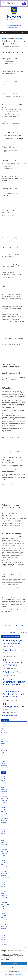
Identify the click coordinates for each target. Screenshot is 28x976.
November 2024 (4, 820)
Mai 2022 (3, 886)
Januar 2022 (4, 895)
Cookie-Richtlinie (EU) (14, 27)
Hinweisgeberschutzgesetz (14, 25)
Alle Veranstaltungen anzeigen (9, 715)
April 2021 (3, 915)
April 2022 (3, 889)
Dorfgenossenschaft (5, 732)
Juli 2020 (3, 935)
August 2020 (4, 933)
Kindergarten (4, 757)
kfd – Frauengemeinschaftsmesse (13, 706)
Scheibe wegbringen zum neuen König (13, 641)
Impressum (20, 974)
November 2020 (4, 926)
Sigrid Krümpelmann (16, 46)
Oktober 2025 (4, 796)
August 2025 (4, 800)
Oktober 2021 (4, 902)
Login (14, 29)
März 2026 (3, 785)
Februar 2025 (4, 813)
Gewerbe (3, 748)
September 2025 (5, 798)
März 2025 (3, 811)
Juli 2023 (3, 855)
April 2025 (3, 809)
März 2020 (3, 944)
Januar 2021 (4, 922)
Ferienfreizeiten (4, 741)
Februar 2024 (4, 840)
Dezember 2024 (4, 818)
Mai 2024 (3, 833)
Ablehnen (14, 967)
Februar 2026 (4, 787)
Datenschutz (15, 974)
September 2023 (5, 851)
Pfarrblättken (11, 38)
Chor (2, 728)
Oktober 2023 (4, 849)
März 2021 (3, 917)
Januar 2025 (4, 816)
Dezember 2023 (4, 844)
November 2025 (4, 794)
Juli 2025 (3, 802)
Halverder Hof (4, 750)
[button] (26, 947)
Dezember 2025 (4, 791)
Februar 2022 (4, 893)
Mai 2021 (3, 913)
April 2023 (3, 862)
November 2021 (4, 900)
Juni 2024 (3, 831)
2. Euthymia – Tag (11, 672)
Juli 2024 (3, 829)
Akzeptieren (14, 963)
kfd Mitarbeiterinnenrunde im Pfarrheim (13, 662)
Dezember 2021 (4, 897)
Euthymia (3, 739)
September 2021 (5, 904)
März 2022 (3, 891)
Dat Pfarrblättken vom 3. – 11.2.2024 (12, 626)
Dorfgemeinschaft (5, 730)
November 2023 (4, 847)
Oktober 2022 (4, 875)
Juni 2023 (3, 858)
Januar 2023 (4, 869)
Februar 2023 (4, 866)
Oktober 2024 (4, 822)
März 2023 (3, 864)
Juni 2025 (3, 805)
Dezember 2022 (4, 871)
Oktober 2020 (4, 928)
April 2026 (3, 783)
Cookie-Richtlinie (8, 974)
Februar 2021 (4, 919)
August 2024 (4, 827)
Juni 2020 (3, 937)
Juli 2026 (3, 776)
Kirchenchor (4, 759)
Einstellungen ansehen (14, 971)
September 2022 (5, 878)
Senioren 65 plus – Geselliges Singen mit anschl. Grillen (13, 694)
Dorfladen (3, 734)
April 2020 (3, 942)
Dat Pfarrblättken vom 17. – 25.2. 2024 (15, 632)
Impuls (2, 752)
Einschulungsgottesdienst (14, 651)
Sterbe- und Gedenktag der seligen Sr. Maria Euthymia (14, 682)
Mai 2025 (3, 807)
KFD (2, 754)
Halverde (14, 16)
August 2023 (4, 853)
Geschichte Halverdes (6, 745)
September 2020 (5, 931)
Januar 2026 (4, 789)
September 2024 (5, 824)
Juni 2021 (3, 911)
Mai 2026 (3, 780)
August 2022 (4, 880)
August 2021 (4, 906)
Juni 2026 (3, 778)
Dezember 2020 (4, 924)
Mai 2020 (3, 939)
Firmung (3, 743)
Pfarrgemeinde (18, 38)
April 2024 (3, 836)
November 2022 (4, 873)
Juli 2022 (3, 882)
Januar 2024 (4, 842)
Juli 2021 (3, 908)
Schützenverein (4, 768)
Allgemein (5, 38)
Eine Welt (3, 737)
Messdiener (4, 761)
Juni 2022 (3, 884)
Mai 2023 (3, 860)
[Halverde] (2, 32)
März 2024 (3, 838)
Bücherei (3, 726)
